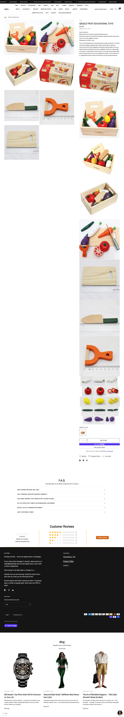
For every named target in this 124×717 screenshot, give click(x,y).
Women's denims (8, 1)
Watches (35, 9)
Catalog (23, 5)
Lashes (61, 9)
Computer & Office (37, 13)
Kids (57, 5)
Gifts (86, 5)
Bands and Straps (46, 9)
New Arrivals (32, 5)
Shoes (67, 9)
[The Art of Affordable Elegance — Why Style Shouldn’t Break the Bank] (101, 670)
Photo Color (82, 432)
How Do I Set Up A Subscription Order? (29, 508)
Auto (47, 13)
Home (16, 5)
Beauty (18, 9)
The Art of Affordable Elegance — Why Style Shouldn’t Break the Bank (100, 696)
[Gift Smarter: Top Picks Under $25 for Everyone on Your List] (22, 670)
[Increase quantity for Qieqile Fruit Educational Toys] (85, 440)
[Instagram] (10, 590)
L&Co (6, 9)
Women (45, 5)
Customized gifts (42, 1)
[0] (118, 9)
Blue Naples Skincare (65, 13)
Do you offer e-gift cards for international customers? (36, 503)
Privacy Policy (68, 561)
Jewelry (75, 9)
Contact (53, 13)
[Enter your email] (29, 604)
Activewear (26, 9)
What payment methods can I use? (28, 490)
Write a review (102, 538)
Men (52, 5)
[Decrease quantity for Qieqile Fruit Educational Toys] (80, 440)
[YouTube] (14, 590)
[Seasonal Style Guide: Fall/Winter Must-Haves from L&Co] (62, 670)
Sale (39, 5)
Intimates (71, 5)
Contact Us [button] (66, 565)
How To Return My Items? (25, 512)
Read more (7, 708)
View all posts (62, 648)
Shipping (80, 28)
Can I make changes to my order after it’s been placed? (35, 499)
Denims (64, 5)
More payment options (99, 447)
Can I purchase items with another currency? (32, 494)
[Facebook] (6, 590)
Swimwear (80, 5)
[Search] (115, 9)
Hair (55, 9)
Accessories (83, 9)
